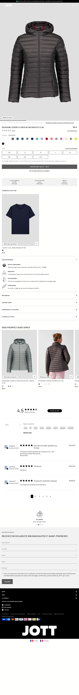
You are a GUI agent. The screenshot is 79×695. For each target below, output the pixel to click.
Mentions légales (31, 614)
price (42, 428)
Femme (10, 122)
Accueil (4, 122)
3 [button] (39, 496)
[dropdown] (13, 429)
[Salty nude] (66, 139)
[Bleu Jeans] (17, 139)
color (35, 428)
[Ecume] (37, 139)
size (25, 428)
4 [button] (43, 496)
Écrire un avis (54, 411)
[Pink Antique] (61, 139)
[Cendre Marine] (42, 139)
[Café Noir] (3, 143)
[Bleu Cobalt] (32, 139)
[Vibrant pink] (51, 139)
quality (48, 428)
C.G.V (38, 614)
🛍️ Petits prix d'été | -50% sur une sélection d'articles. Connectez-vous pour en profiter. (39, 1)
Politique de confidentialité (17, 614)
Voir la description (72, 130)
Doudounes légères (38, 122)
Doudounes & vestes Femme (22, 122)
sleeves (62, 428)
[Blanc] (3, 139)
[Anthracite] (27, 139)
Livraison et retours (47, 614)
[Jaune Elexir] (75, 139)
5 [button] (46, 496)
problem (70, 428)
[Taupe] (13, 139)
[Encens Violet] (56, 139)
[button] (28, 496)
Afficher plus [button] (27, 432)
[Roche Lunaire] (71, 139)
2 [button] (35, 496)
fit (30, 428)
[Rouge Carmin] (46, 139)
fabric (55, 428)
